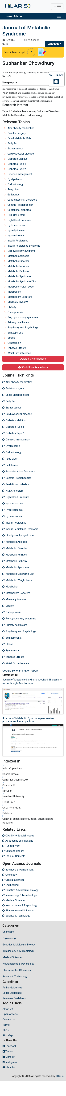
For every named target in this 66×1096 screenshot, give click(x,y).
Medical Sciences (13, 957)
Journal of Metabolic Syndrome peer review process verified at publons (28, 720)
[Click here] (18, 7)
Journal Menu (12, 16)
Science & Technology (15, 976)
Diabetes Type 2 (17, 169)
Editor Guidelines (12, 992)
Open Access (10, 1014)
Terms (6, 1024)
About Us (8, 1008)
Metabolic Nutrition (18, 266)
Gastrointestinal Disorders (22, 199)
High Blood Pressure (19, 220)
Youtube (10, 1067)
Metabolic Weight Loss (21, 286)
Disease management (20, 174)
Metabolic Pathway (18, 271)
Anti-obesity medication (21, 128)
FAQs (6, 1030)
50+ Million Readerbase (34, 367)
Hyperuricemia (16, 235)
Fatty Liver (13, 189)
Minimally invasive (18, 301)
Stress (11, 337)
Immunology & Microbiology (18, 950)
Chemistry (8, 931)
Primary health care (18, 322)
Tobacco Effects (17, 348)
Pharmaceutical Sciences (17, 970)
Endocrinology (15, 184)
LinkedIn (10, 1056)
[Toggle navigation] (57, 6)
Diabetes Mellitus (18, 158)
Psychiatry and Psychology (23, 327)
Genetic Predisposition (20, 204)
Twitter (9, 1051)
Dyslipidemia (15, 179)
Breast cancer (15, 148)
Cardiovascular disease (21, 153)
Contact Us (9, 1019)
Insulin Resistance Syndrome (24, 245)
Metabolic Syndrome (19, 276)
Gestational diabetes (19, 209)
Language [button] (53, 43)
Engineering (9, 938)
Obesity (12, 307)
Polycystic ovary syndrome (23, 317)
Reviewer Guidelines (14, 998)
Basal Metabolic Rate (19, 138)
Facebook (10, 1046)
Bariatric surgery (17, 133)
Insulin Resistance (18, 240)
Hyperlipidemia (16, 230)
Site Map (8, 1035)
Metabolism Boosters (20, 296)
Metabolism (14, 291)
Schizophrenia (15, 332)
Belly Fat (12, 143)
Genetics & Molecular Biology (19, 944)
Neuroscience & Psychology (18, 963)
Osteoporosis (15, 312)
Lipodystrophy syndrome (22, 250)
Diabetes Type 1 (17, 163)
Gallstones (14, 194)
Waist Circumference (19, 353)
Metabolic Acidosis (18, 255)
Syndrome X (14, 342)
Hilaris (60, 1076)
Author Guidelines (12, 987)
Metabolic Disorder (18, 261)
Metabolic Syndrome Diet (22, 281)
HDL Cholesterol (17, 215)
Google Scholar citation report (20, 670)
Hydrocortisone (16, 225)
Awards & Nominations (33, 358)
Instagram (11, 1062)
